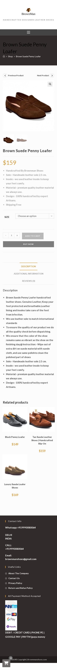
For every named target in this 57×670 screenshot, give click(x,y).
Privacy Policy (15, 583)
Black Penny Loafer (15, 437)
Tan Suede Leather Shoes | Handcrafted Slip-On (42, 440)
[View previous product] (5, 75)
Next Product (43, 75)
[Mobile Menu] (28, 32)
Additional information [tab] (28, 273)
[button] (50, 84)
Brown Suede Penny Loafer (28, 56)
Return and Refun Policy (20, 588)
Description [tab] (28, 266)
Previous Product (16, 75)
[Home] (4, 56)
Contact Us (14, 578)
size (6, 217)
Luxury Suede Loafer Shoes (14, 486)
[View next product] (52, 75)
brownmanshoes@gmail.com (20, 559)
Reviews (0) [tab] (28, 281)
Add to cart (32, 236)
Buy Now (28, 244)
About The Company (18, 573)
